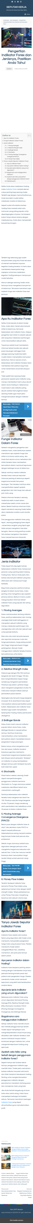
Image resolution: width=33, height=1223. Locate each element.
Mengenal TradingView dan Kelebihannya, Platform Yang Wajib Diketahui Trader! (24, 1193)
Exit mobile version (16, 1220)
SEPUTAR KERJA (16, 7)
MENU (28, 14)
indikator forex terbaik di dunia (21, 1179)
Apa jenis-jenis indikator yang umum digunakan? (18, 169)
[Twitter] (15, 2)
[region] (16, 86)
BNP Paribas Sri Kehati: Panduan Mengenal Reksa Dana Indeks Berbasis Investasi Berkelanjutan (20, 1149)
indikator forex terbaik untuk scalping (11, 1182)
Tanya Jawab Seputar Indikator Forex (16, 161)
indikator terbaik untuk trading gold (17, 1184)
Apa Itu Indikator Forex (11, 138)
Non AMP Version (16, 1209)
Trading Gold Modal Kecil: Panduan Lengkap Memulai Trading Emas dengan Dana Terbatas (21, 1165)
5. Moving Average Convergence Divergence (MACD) (16, 155)
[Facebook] (12, 2)
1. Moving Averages (13, 145)
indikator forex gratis (6, 1177)
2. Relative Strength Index (14, 147)
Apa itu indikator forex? (14, 163)
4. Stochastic (11, 152)
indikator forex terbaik (7, 1179)
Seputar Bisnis (10, 1173)
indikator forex (11, 189)
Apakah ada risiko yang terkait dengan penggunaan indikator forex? (18, 178)
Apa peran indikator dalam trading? (18, 166)
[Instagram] (20, 2)
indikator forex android (7, 1175)
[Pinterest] (17, 2)
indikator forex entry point (20, 1175)
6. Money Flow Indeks (13, 159)
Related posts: (11, 181)
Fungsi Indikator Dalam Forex (13, 140)
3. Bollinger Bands (12, 150)
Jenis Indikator (8, 143)
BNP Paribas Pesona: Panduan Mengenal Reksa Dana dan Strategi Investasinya (20, 1157)
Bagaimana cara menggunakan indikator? (17, 173)
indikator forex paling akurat (20, 1177)
